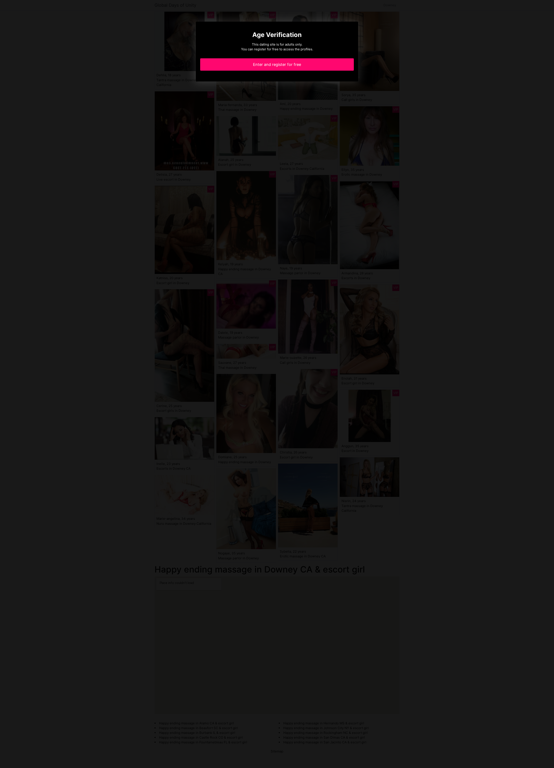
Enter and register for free (277, 64)
